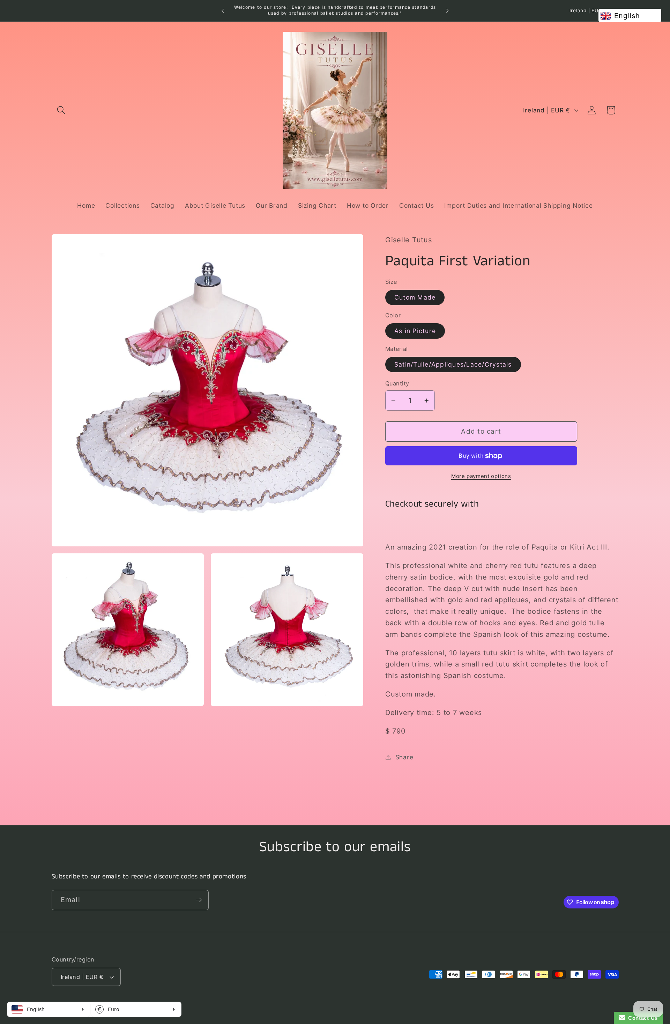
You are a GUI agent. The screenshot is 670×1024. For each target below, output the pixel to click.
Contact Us (641, 1018)
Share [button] (404, 757)
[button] (61, 110)
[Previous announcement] (222, 10)
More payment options (481, 476)
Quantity (397, 383)
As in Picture (415, 330)
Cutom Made (415, 297)
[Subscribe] (198, 900)
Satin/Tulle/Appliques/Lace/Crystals (453, 364)
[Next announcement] (447, 10)
